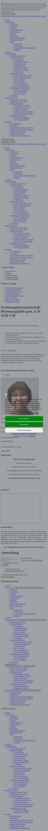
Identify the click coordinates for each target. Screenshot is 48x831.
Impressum (32, 434)
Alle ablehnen (24, 424)
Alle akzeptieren (24, 418)
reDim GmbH (31, 436)
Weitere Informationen (19, 434)
